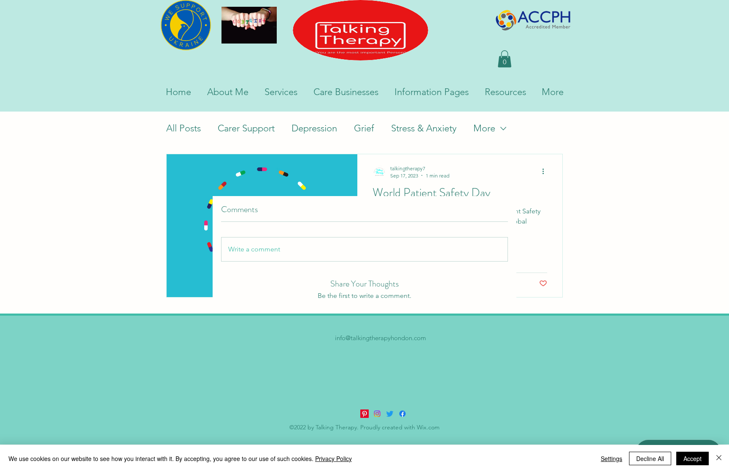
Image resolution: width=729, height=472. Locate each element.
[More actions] (546, 171)
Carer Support (246, 128)
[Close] (719, 458)
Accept (692, 458)
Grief (364, 128)
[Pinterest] (364, 413)
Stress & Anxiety (423, 128)
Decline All (650, 458)
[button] (504, 59)
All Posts (183, 128)
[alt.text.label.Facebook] (402, 413)
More (484, 128)
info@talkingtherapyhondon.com (380, 338)
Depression (314, 128)
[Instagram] (377, 413)
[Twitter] (390, 413)
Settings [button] (611, 458)
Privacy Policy (333, 458)
